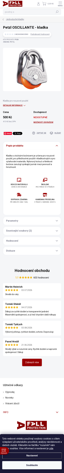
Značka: (9, 42)
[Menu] (60, 3)
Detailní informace (12, 105)
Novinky (9, 397)
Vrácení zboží (12, 403)
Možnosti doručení (43, 122)
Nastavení (32, 455)
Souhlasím (32, 465)
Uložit (9, 133)
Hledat (57, 12)
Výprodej (9, 392)
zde (51, 448)
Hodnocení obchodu (32, 270)
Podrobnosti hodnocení (40, 34)
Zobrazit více (32, 362)
